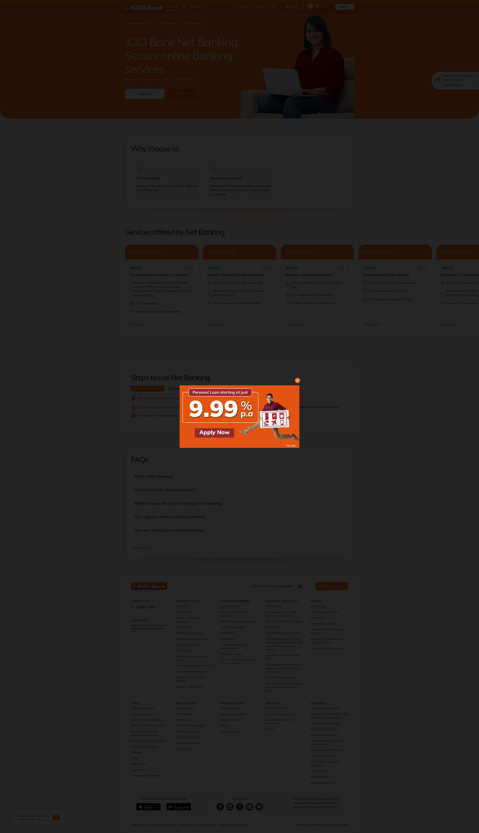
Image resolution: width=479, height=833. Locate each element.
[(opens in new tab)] (239, 416)
